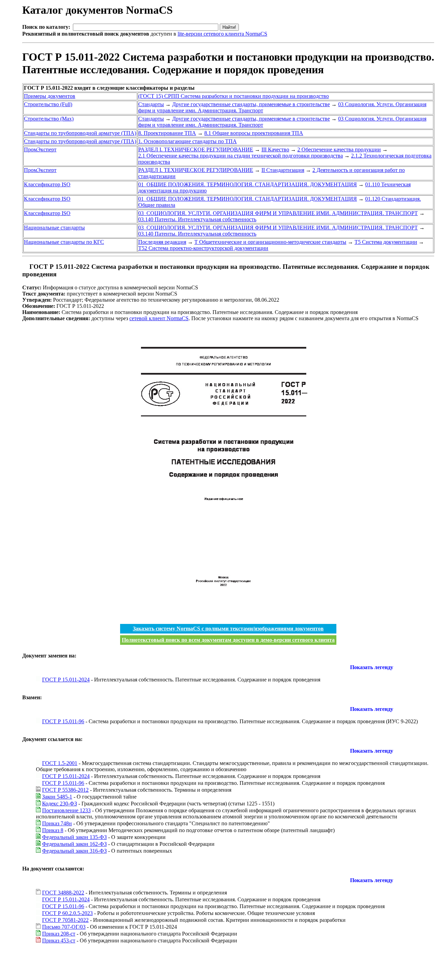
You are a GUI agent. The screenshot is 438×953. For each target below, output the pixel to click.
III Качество (275, 149)
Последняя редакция (162, 242)
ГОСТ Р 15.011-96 (63, 721)
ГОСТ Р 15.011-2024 (66, 679)
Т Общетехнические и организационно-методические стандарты (270, 242)
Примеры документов (49, 96)
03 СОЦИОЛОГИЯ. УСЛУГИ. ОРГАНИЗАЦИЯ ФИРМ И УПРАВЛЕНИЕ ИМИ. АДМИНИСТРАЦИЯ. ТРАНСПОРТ (278, 213)
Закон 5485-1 (57, 797)
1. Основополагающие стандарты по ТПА (187, 141)
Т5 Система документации (386, 242)
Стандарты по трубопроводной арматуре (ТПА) (80, 133)
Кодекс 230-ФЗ (59, 803)
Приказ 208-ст (58, 934)
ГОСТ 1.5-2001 (59, 763)
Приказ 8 (52, 830)
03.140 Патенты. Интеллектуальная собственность (197, 219)
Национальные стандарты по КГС (64, 242)
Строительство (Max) (49, 119)
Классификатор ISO (47, 184)
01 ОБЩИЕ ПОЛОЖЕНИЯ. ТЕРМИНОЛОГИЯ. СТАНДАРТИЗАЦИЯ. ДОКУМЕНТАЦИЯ (247, 184)
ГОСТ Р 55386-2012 (65, 790)
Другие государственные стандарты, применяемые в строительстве (251, 104)
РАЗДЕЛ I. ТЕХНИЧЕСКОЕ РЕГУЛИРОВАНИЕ (195, 149)
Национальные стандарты (54, 227)
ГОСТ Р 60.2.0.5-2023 (67, 913)
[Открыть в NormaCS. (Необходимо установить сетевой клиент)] (25, 266)
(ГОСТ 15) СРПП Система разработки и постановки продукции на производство (233, 96)
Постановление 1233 (66, 810)
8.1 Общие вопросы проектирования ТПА (253, 133)
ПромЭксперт (40, 149)
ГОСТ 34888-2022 (63, 892)
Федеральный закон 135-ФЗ (74, 837)
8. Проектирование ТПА (167, 133)
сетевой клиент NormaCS (159, 318)
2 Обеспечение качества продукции (339, 149)
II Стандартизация (282, 170)
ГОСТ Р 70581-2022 (65, 920)
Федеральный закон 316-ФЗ (74, 851)
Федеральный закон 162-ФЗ (74, 844)
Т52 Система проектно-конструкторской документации (203, 248)
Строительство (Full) (48, 104)
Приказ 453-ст (58, 940)
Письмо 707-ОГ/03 (64, 927)
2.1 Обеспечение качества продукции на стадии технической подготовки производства (240, 156)
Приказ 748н (57, 823)
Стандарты (151, 104)
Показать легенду (371, 667)
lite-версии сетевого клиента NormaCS (222, 34)
